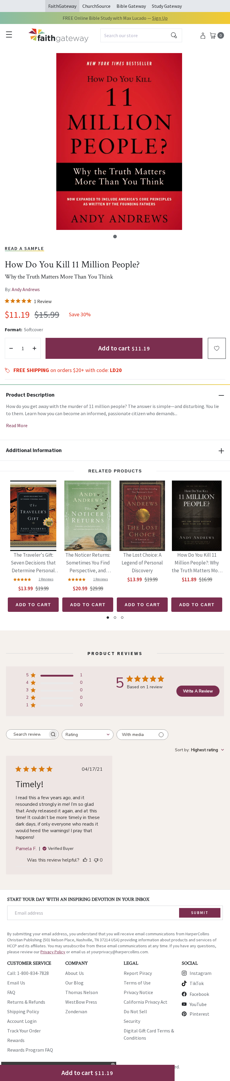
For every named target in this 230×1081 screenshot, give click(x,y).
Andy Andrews (26, 289)
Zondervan (76, 1011)
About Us (74, 973)
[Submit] (174, 35)
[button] (115, 236)
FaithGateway (62, 6)
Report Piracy (138, 973)
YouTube (198, 1004)
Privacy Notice (138, 992)
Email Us (16, 983)
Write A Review (198, 691)
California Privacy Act (145, 1002)
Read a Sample (24, 248)
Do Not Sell (135, 1011)
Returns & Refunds (26, 1002)
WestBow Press (81, 1002)
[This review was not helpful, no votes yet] (96, 860)
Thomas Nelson (81, 992)
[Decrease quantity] (11, 348)
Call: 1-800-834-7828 (28, 973)
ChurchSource (96, 6)
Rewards (16, 1040)
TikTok (197, 983)
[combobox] (141, 35)
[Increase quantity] (34, 348)
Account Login (22, 1021)
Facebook (199, 994)
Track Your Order (24, 1031)
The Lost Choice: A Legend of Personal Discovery (142, 563)
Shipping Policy (23, 1011)
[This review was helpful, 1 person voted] (85, 860)
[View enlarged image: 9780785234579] (119, 141)
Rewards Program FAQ (30, 1050)
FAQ (11, 992)
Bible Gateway (131, 6)
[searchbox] (27, 734)
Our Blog (74, 983)
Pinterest (199, 1014)
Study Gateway (167, 6)
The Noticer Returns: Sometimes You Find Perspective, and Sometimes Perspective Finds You (87, 563)
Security (132, 1021)
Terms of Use (137, 983)
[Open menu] (9, 34)
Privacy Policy (52, 951)
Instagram (200, 973)
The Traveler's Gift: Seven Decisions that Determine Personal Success (33, 563)
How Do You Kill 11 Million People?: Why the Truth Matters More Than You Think (197, 563)
